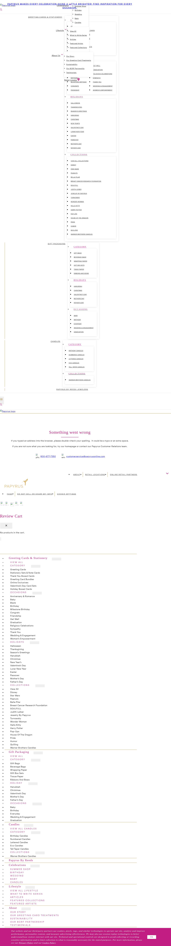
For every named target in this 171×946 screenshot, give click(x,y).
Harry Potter (76, 210)
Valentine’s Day (77, 127)
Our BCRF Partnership (75, 69)
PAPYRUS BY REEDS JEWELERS (72, 389)
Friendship (75, 90)
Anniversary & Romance (22, 596)
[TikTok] (12, 505)
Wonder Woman (77, 202)
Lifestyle (15, 886)
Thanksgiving (76, 107)
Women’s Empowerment (102, 90)
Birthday (77, 320)
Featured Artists (76, 44)
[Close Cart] (6, 525)
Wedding (78, 14)
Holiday (16, 783)
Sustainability (71, 64)
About (76, 475)
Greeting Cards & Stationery (28, 558)
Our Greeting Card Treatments (78, 60)
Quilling (74, 230)
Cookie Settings (66, 494)
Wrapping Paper (80, 261)
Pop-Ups (74, 214)
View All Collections (79, 161)
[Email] (22, 505)
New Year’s (75, 123)
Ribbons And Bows (81, 273)
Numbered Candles (76, 355)
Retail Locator (70, 80)
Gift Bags (78, 253)
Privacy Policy (26, 943)
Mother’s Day (76, 144)
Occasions (18, 592)
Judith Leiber (76, 189)
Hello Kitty (75, 206)
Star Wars (75, 169)
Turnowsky (75, 197)
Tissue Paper (79, 269)
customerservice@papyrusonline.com (85, 456)
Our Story (70, 56)
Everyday (78, 324)
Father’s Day (76, 148)
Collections (20, 685)
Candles (78, 23)
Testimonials (71, 73)
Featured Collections (78, 48)
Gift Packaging (19, 752)
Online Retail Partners (123, 475)
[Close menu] (0, 539)
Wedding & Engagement (103, 86)
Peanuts (74, 173)
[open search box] (1, 404)
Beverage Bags (80, 257)
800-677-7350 (48, 456)
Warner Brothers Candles (81, 234)
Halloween (75, 103)
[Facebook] (7, 505)
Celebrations (17, 865)
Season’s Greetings (79, 111)
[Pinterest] (17, 505)
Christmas (75, 119)
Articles (73, 39)
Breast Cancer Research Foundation (86, 181)
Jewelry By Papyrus (79, 193)
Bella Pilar (75, 177)
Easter (73, 136)
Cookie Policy (49, 943)
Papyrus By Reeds (21, 860)
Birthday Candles (76, 351)
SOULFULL (74, 185)
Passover (74, 140)
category (17, 565)
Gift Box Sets (79, 265)
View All (73, 31)
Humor (73, 226)
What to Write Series (78, 35)
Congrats (75, 86)
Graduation (79, 332)
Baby (77, 18)
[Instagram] (2, 505)
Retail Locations (95, 475)
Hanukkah (75, 115)
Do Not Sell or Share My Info (34, 494)
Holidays (17, 642)
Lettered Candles (76, 359)
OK (151, 937)
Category (17, 759)
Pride (73, 222)
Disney (73, 165)
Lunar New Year (77, 131)
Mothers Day (79, 298)
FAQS (9, 494)
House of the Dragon (79, 218)
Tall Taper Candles (76, 367)
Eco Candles (74, 363)
